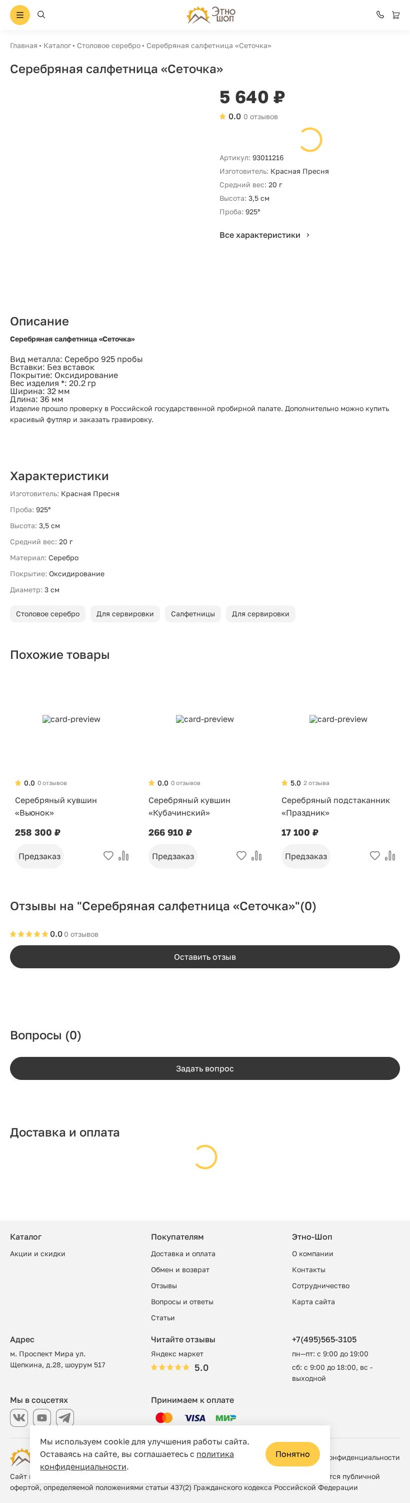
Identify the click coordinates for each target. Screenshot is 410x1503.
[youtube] (42, 1418)
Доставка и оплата (183, 1253)
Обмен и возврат (180, 1269)
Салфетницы (193, 613)
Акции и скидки (38, 1253)
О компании (313, 1253)
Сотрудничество (321, 1285)
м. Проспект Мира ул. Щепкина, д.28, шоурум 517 (57, 1359)
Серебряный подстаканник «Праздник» (336, 806)
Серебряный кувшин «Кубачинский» (189, 806)
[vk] (19, 1418)
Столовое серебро (108, 45)
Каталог (57, 45)
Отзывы (164, 1285)
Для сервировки (125, 613)
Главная (24, 45)
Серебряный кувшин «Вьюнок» (56, 806)
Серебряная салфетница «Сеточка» (209, 45)
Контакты (309, 1269)
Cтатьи (163, 1317)
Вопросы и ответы (182, 1301)
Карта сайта (313, 1301)
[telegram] (65, 1418)
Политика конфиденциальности (344, 1457)
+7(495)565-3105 (324, 1339)
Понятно (293, 1454)
